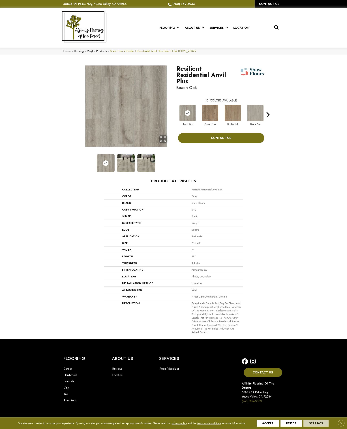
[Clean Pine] (255, 113)
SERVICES (169, 358)
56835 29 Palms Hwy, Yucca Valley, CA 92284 (95, 4)
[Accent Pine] (210, 113)
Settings (316, 423)
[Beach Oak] (188, 113)
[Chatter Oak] (233, 113)
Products (101, 51)
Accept (267, 423)
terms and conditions (209, 423)
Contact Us (221, 138)
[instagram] (253, 361)
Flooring (79, 51)
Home (67, 51)
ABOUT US (122, 358)
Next (169, 161)
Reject (291, 423)
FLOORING (74, 358)
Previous (83, 161)
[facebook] (246, 361)
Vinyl (90, 51)
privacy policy (179, 423)
